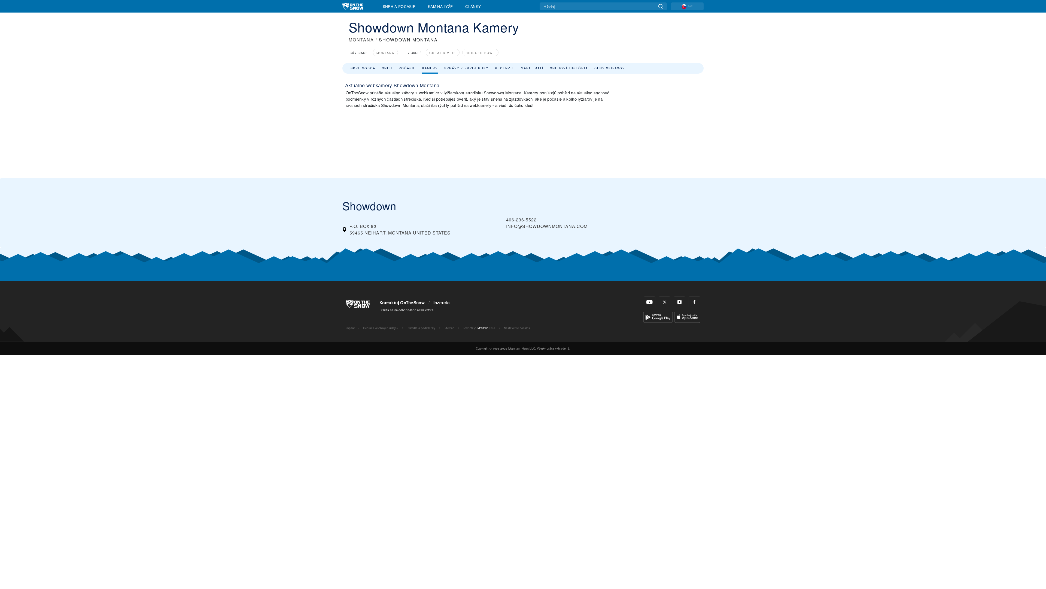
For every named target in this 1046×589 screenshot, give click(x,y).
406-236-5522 (521, 220)
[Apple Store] (687, 316)
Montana (385, 53)
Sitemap (449, 328)
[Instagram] (679, 302)
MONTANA (361, 40)
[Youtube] (649, 302)
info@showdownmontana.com (547, 226)
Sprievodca (363, 68)
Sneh (387, 68)
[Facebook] (694, 302)
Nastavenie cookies (517, 328)
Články (473, 6)
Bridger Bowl (480, 53)
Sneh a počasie (399, 6)
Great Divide (442, 53)
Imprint (350, 328)
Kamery (430, 68)
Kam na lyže (440, 6)
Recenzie (504, 68)
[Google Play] (658, 316)
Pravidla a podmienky (421, 328)
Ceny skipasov (609, 68)
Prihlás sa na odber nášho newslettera (406, 310)
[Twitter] (664, 302)
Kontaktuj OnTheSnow (402, 303)
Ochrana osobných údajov (380, 328)
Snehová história (569, 68)
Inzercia (441, 303)
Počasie (407, 68)
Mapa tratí (532, 68)
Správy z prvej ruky (466, 68)
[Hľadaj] (661, 6)
